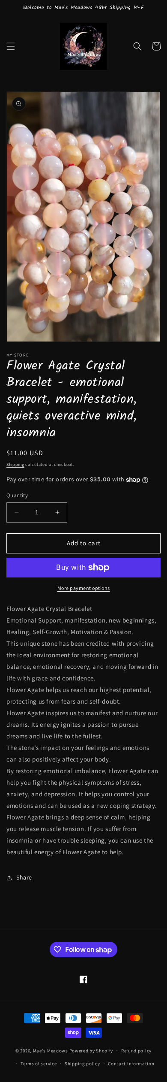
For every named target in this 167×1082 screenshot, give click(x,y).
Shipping (15, 464)
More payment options (83, 588)
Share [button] (24, 877)
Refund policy (136, 1051)
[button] (10, 46)
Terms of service (39, 1064)
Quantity (17, 495)
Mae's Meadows (50, 1050)
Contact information (131, 1064)
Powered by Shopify (91, 1050)
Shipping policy (82, 1064)
